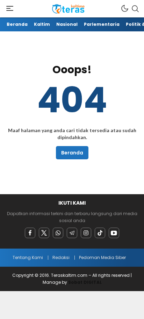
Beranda (72, 152)
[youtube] (114, 233)
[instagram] (86, 233)
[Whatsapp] (58, 233)
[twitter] (44, 233)
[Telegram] (72, 233)
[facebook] (30, 233)
